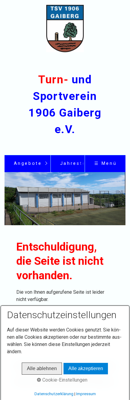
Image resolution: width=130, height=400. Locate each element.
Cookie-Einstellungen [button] (64, 380)
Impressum (86, 394)
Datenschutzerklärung (53, 394)
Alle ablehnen (42, 368)
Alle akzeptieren (85, 368)
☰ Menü (105, 163)
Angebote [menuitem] (28, 163)
